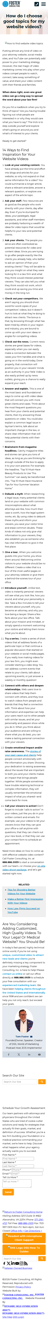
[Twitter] (9, 1264)
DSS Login (18, 1317)
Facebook (8, 1054)
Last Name (9, 1162)
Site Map (7, 1317)
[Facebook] (4, 1264)
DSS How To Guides (30, 1249)
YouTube (39, 1054)
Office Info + (17, 1231)
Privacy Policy (23, 1287)
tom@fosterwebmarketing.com (32, 1036)
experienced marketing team (19, 985)
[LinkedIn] (13, 1264)
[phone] (36, 4)
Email (6, 1173)
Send (8, 1192)
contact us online (12, 974)
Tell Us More (10, 1177)
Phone (6, 1170)
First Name (9, 1155)
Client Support (24, 1239)
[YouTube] (17, 1264)
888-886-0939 (25, 1223)
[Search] (42, 1081)
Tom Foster (22, 1036)
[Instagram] (22, 1264)
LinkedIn (29, 1054)
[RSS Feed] (26, 1264)
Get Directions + (33, 1231)
